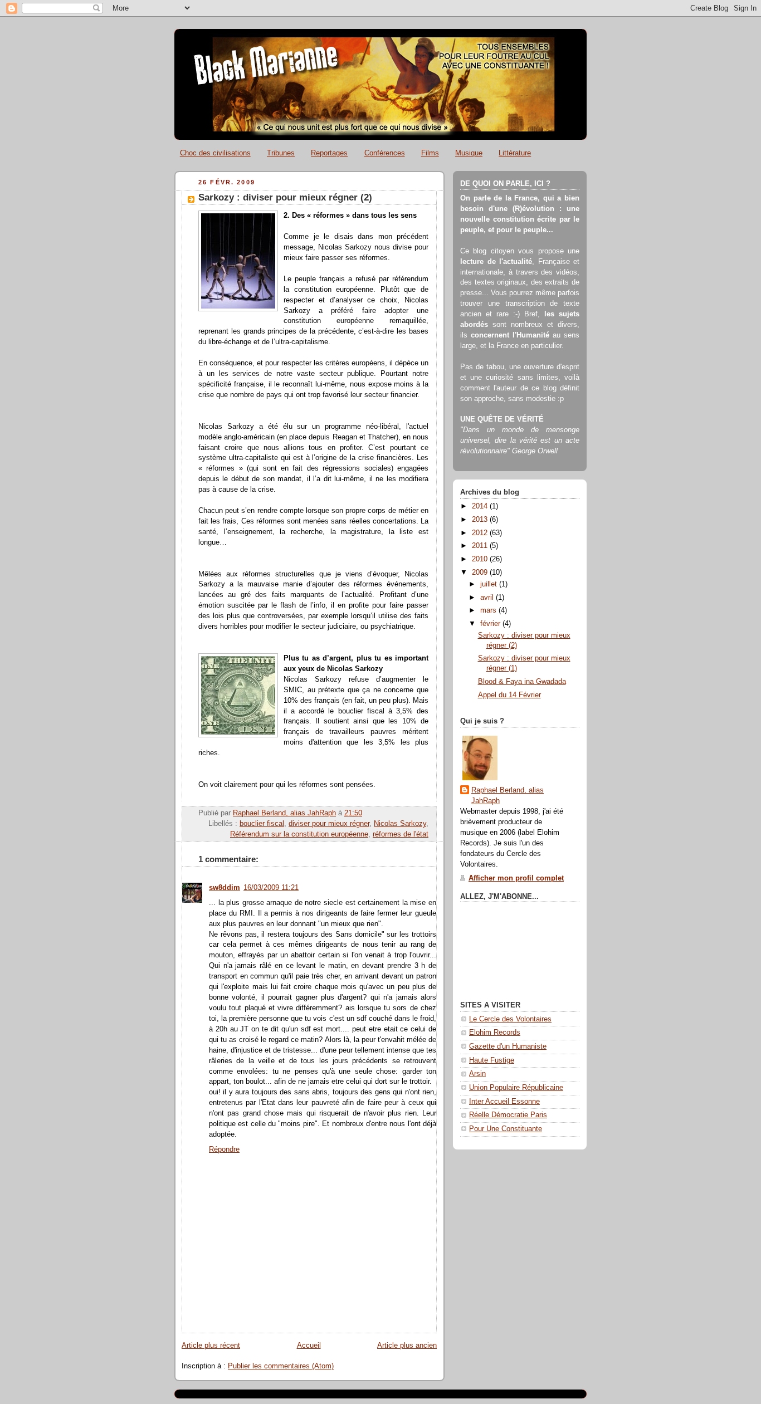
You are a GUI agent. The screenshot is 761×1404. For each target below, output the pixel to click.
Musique (468, 153)
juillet (489, 584)
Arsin (477, 1074)
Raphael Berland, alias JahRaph (507, 795)
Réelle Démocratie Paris (508, 1115)
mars (489, 610)
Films (430, 153)
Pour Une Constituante (505, 1129)
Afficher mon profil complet (516, 878)
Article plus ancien (407, 1345)
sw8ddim (224, 888)
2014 (481, 506)
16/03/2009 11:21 (271, 888)
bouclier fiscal (262, 824)
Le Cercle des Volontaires (510, 1019)
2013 (481, 520)
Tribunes (281, 153)
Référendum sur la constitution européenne (299, 834)
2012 (481, 533)
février (491, 624)
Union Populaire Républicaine (516, 1088)
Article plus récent (211, 1345)
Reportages (329, 153)
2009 (481, 572)
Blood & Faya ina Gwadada (522, 682)
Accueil (309, 1345)
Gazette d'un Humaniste (508, 1046)
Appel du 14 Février (509, 695)
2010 (481, 559)
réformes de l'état (400, 834)
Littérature (515, 153)
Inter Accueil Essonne (504, 1101)
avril (488, 597)
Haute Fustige (491, 1060)
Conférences (384, 153)
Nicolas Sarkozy (400, 824)
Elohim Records (494, 1032)
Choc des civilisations (215, 153)
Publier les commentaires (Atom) (281, 1366)
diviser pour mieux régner (329, 824)
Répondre (224, 1149)
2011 (481, 546)
